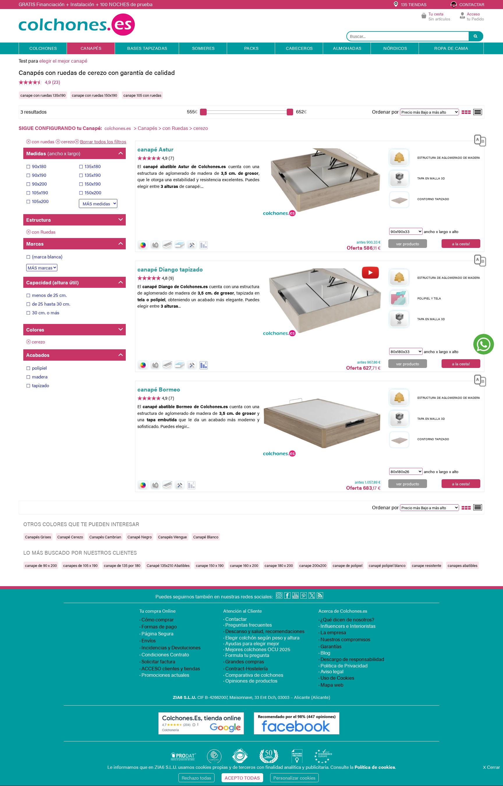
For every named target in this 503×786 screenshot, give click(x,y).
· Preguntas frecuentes (247, 625)
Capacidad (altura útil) (52, 282)
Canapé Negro (139, 537)
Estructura (38, 219)
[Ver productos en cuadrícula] (466, 111)
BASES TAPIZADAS (147, 48)
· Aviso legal (330, 671)
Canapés (147, 127)
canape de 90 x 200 (41, 565)
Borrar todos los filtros (103, 141)
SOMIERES (203, 48)
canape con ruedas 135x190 (42, 95)
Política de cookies (375, 767)
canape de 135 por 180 (122, 565)
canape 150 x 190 (210, 565)
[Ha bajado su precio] (203, 245)
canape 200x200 (312, 565)
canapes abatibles (462, 565)
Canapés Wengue (172, 537)
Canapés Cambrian (105, 537)
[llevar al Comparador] (478, 139)
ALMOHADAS (347, 48)
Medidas (53, 153)
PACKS (251, 48)
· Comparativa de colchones (253, 675)
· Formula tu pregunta (246, 655)
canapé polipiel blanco (387, 565)
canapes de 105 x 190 (80, 565)
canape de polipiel (347, 565)
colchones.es (118, 128)
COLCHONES (43, 48)
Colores (35, 329)
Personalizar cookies (294, 777)
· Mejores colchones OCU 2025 (256, 649)
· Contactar (235, 619)
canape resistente (426, 565)
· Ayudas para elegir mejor (251, 643)
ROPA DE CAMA (451, 48)
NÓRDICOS (395, 48)
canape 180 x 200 (279, 565)
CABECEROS (299, 48)
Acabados (37, 354)
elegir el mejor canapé (63, 60)
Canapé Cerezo (70, 537)
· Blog (324, 652)
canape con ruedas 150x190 (94, 95)
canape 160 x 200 (244, 565)
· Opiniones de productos (250, 680)
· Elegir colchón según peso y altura (261, 637)
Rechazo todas (196, 777)
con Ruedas (175, 127)
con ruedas (43, 141)
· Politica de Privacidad (343, 665)
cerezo (68, 141)
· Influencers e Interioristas (347, 626)
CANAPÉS (91, 48)
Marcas (35, 243)
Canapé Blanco (205, 537)
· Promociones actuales (164, 675)
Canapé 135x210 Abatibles (168, 565)
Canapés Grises (38, 537)
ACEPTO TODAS (242, 777)
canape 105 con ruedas (142, 95)
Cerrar (491, 767)
